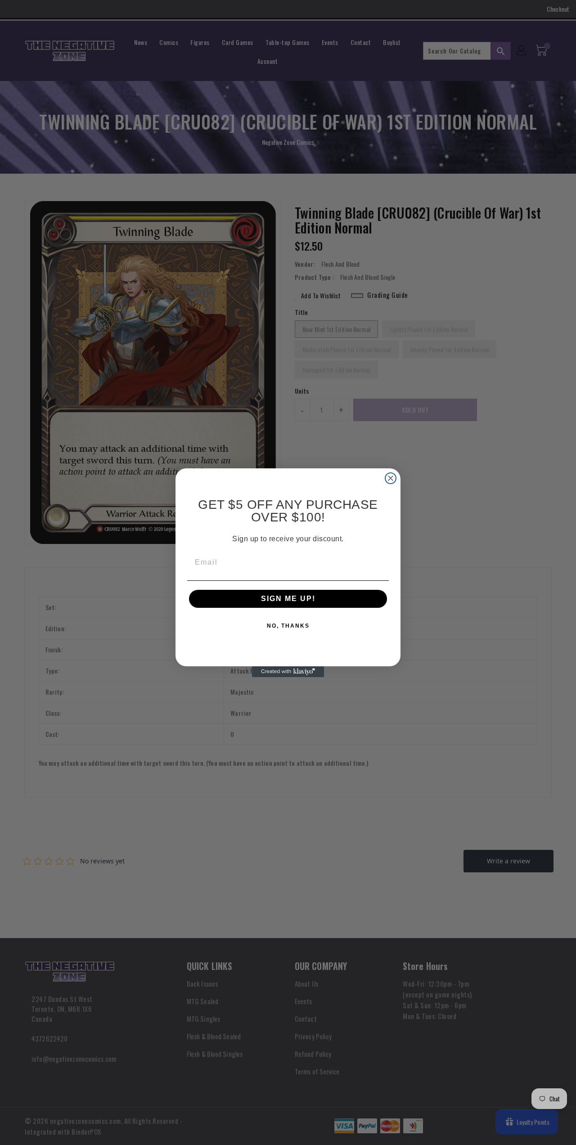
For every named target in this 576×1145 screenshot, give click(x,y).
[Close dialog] (390, 478)
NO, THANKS (288, 626)
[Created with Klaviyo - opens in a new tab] (288, 671)
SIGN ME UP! (288, 598)
